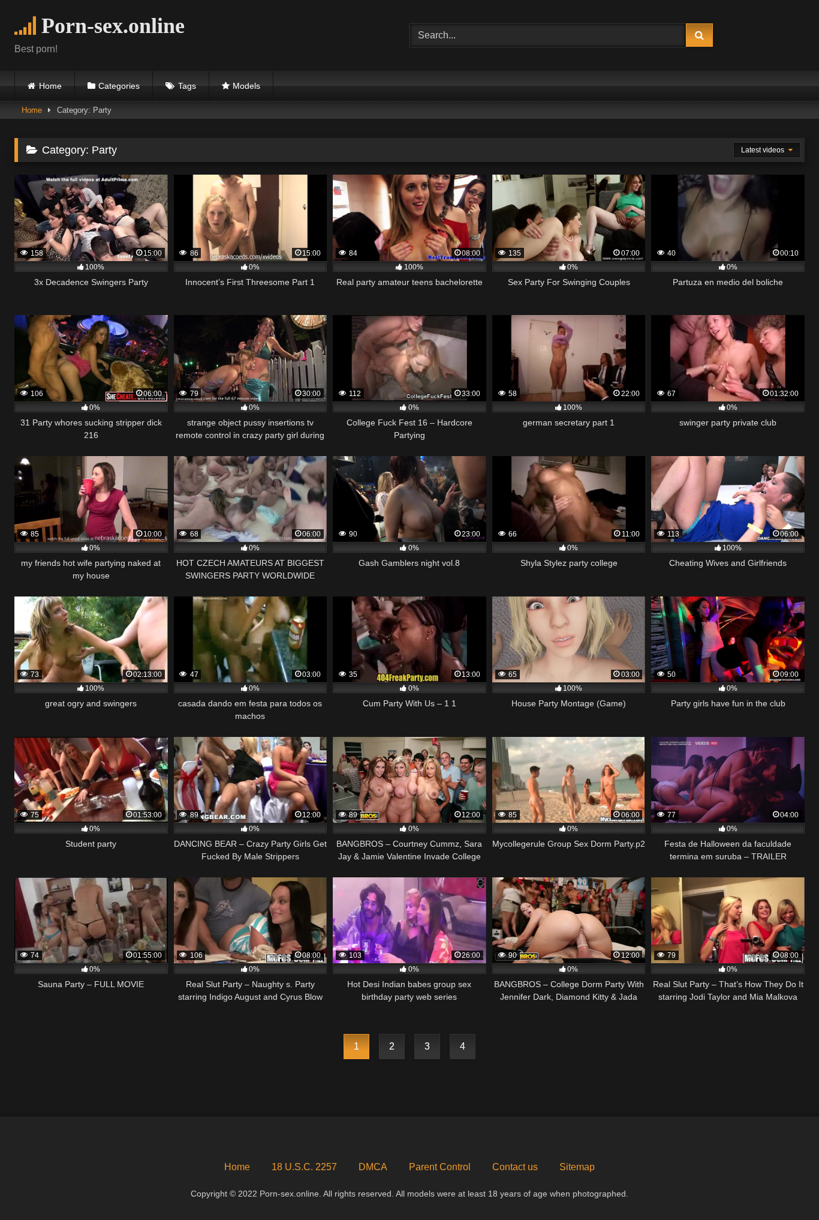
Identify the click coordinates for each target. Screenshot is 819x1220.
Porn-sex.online (110, 26)
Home (50, 86)
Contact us (515, 1167)
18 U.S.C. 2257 (304, 1167)
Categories (119, 86)
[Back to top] (782, 1184)
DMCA (373, 1167)
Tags (187, 86)
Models (246, 86)
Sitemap (577, 1167)
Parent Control (440, 1167)
